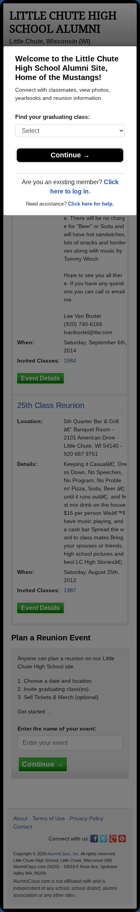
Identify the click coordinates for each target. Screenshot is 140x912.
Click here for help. (91, 204)
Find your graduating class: (52, 116)
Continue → (70, 155)
